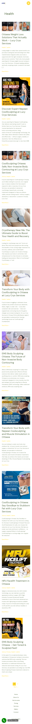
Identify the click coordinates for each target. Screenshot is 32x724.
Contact (16, 712)
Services (16, 706)
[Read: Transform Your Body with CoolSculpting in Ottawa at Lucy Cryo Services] (16, 278)
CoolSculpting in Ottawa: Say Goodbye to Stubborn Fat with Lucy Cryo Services (16, 507)
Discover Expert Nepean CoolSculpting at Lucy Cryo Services (15, 111)
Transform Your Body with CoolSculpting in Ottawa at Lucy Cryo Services (16, 292)
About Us (16, 697)
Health (4, 47)
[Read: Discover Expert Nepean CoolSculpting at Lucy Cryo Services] (16, 91)
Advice (4, 176)
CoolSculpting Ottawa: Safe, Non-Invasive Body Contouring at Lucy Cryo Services (15, 168)
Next (16, 687)
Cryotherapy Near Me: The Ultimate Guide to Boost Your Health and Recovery (16, 233)
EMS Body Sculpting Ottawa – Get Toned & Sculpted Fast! (14, 644)
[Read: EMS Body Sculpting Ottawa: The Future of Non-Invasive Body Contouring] (16, 341)
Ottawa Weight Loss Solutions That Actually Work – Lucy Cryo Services (14, 39)
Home (16, 694)
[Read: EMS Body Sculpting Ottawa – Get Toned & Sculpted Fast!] (12, 628)
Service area (16, 700)
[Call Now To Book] (4, 720)
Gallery (16, 709)
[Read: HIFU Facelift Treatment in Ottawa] (16, 561)
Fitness (8, 652)
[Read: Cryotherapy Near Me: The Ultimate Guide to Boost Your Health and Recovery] (16, 217)
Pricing (16, 703)
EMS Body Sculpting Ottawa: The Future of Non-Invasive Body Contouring (13, 358)
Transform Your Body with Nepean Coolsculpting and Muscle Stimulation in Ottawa (16, 433)
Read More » (5, 71)
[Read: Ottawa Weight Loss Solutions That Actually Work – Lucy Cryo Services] (16, 26)
